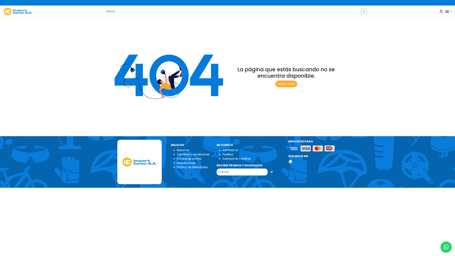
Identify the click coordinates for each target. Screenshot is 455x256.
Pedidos (227, 154)
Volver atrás (286, 84)
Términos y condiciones (193, 154)
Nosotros (183, 150)
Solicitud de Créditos (236, 159)
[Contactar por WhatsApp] (446, 247)
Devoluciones (186, 163)
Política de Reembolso (192, 167)
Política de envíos (189, 159)
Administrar (230, 150)
